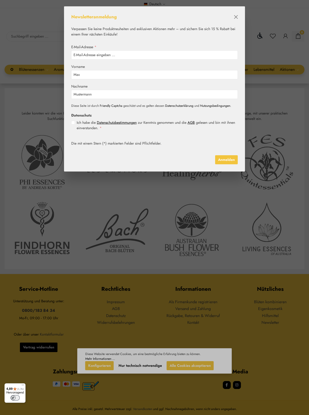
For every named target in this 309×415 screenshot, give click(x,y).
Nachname (79, 86)
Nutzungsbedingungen (215, 105)
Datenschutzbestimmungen (117, 122)
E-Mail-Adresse (83, 47)
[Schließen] (236, 17)
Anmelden (226, 159)
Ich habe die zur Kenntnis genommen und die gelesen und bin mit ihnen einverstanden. (156, 125)
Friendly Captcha (111, 105)
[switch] (15, 398)
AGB (191, 122)
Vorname (78, 66)
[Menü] (23, 386)
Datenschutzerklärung (179, 105)
